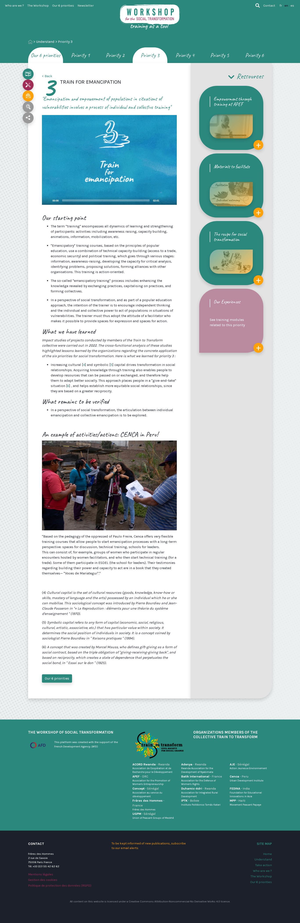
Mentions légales (40, 874)
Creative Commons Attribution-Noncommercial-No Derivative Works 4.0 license (179, 901)
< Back (47, 76)
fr (281, 5)
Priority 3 (150, 55)
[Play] (109, 160)
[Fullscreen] (171, 200)
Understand (45, 42)
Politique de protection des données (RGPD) (59, 885)
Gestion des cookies (42, 880)
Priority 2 (115, 55)
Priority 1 (80, 55)
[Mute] (164, 200)
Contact (269, 5)
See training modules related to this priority (235, 326)
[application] (109, 160)
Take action (263, 865)
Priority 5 (219, 55)
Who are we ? (14, 5)
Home (267, 854)
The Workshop (38, 5)
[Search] (258, 5)
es (292, 5)
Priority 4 (184, 55)
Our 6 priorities (63, 5)
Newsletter (86, 5)
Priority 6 (254, 55)
